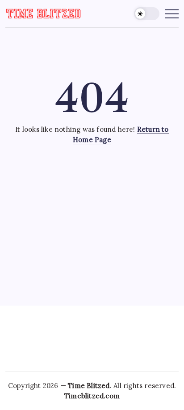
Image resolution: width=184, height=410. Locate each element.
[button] (147, 13)
